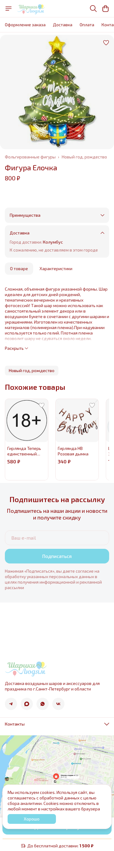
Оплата (87, 24)
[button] (31, 370)
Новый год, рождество (84, 156)
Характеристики (56, 268)
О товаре (19, 268)
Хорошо (32, 818)
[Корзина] (105, 8)
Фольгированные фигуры (30, 156)
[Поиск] (93, 8)
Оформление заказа (25, 24)
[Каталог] (8, 8)
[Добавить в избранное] (106, 43)
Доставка (62, 24)
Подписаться (57, 556)
